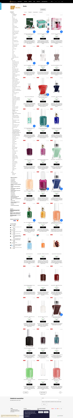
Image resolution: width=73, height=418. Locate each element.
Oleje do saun (14, 136)
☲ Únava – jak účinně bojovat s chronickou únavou (15, 202)
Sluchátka (13, 154)
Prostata (13, 51)
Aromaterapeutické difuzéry (16, 135)
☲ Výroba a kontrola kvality (15, 205)
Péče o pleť (13, 60)
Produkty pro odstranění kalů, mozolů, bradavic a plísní (16, 131)
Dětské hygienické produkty (16, 122)
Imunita (13, 28)
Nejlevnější (30, 12)
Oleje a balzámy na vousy (15, 124)
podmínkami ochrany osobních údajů (56, 401)
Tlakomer (13, 159)
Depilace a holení (14, 76)
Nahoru (26, 392)
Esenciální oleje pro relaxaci (16, 134)
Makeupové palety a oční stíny (16, 86)
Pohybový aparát (14, 26)
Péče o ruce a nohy (14, 72)
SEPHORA (12, 58)
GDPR (38, 409)
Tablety (13, 160)
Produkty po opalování (15, 115)
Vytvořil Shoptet (61, 415)
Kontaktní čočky (14, 143)
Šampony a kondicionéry (15, 79)
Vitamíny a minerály (15, 20)
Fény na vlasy (14, 152)
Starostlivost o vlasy (14, 78)
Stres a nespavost (14, 22)
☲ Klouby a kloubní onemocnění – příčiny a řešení (16, 191)
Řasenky (13, 91)
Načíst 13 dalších (43, 392)
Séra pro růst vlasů (14, 84)
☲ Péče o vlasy (13, 200)
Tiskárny (13, 149)
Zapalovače (13, 165)
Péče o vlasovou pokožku (15, 83)
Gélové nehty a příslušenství (16, 98)
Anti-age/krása (14, 15)
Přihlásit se (44, 404)
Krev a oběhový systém (15, 41)
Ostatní (13, 167)
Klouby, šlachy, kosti (15, 40)
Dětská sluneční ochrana (15, 116)
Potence (13, 25)
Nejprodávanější (35, 12)
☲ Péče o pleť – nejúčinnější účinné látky (16, 199)
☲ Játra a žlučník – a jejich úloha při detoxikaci (15, 189)
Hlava (13, 39)
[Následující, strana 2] (60, 392)
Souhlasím (46, 412)
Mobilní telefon (14, 168)
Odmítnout (41, 412)
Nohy (12, 128)
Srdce (13, 52)
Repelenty (13, 77)
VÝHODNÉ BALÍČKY (14, 14)
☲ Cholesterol (13, 180)
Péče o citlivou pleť (14, 65)
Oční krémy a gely (14, 66)
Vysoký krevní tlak (14, 19)
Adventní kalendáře (14, 147)
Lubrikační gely (14, 139)
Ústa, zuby (13, 54)
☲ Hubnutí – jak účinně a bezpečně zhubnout (16, 184)
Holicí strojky (14, 166)
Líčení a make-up (14, 85)
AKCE (12, 59)
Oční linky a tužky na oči (15, 92)
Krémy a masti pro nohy (15, 129)
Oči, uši (13, 47)
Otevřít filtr (43, 9)
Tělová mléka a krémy (15, 70)
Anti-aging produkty (15, 64)
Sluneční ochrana (14, 112)
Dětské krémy (14, 121)
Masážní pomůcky (14, 155)
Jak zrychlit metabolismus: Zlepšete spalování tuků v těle (15, 215)
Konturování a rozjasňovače (16, 89)
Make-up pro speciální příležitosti (16, 90)
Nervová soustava (14, 46)
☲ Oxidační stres (13, 195)
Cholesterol (13, 34)
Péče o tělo (13, 67)
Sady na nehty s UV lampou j (16, 97)
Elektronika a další (14, 148)
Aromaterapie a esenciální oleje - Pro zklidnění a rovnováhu (16, 133)
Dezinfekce (13, 146)
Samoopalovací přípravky (15, 117)
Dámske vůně (14, 102)
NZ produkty (13, 13)
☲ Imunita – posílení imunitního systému (15, 186)
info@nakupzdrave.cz (28, 409)
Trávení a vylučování (15, 21)
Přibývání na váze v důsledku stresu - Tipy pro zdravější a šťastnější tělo (15, 213)
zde (29, 414)
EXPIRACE (12, 172)
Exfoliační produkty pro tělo (16, 71)
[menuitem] (20, 1)
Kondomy (13, 140)
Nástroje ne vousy (14, 127)
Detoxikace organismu (15, 33)
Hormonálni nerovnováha (15, 31)
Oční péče (13, 142)
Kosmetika (13, 174)
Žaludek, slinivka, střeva (15, 57)
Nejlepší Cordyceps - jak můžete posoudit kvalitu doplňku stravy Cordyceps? (15, 211)
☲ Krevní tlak (13, 192)
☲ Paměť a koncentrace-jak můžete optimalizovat (15, 197)
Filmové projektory (14, 161)
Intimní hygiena (14, 141)
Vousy (13, 123)
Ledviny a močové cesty (15, 44)
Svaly (13, 53)
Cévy (13, 35)
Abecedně (41, 12)
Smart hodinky (14, 153)
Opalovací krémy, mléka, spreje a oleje (16, 114)
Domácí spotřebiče (14, 162)
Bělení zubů (13, 109)
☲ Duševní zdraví (13, 181)
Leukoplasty (13, 73)
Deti (12, 118)
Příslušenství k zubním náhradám (15, 111)
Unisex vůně (13, 104)
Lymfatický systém (14, 45)
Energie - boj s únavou (15, 32)
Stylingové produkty (15, 80)
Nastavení (27, 416)
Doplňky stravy (14, 173)
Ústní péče (13, 105)
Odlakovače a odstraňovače (16, 99)
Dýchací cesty (14, 38)
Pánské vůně (14, 103)
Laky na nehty (14, 96)
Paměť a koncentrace (15, 27)
